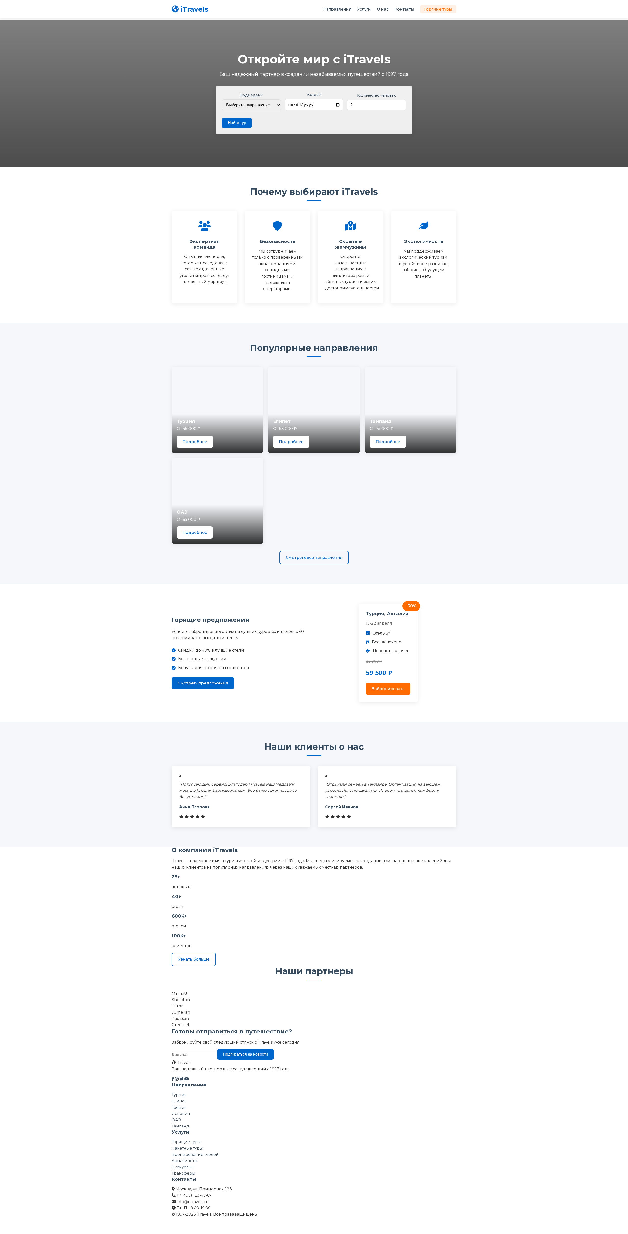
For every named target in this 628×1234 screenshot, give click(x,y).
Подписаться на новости (245, 1054)
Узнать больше (193, 959)
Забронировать (388, 688)
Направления (337, 9)
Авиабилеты (184, 1160)
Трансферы (183, 1173)
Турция (179, 1094)
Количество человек (376, 95)
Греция (179, 1107)
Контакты (404, 9)
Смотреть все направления (314, 557)
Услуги (364, 9)
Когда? (314, 95)
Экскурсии (183, 1167)
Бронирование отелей (195, 1154)
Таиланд (180, 1126)
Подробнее (195, 441)
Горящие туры (186, 1142)
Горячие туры (438, 9)
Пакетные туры (187, 1148)
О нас (383, 9)
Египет (179, 1101)
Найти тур (237, 123)
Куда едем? (251, 95)
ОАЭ (176, 1120)
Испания (181, 1113)
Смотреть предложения (203, 683)
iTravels (194, 9)
